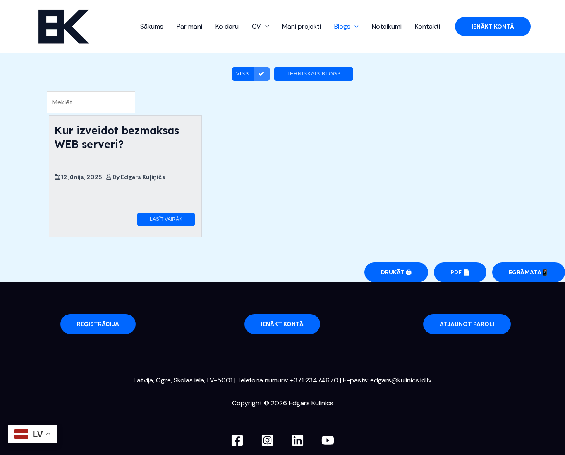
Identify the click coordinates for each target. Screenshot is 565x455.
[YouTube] (327, 440)
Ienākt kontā (282, 324)
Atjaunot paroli (467, 324)
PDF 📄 (460, 272)
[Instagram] (267, 440)
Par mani (189, 26)
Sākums (151, 26)
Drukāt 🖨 (396, 272)
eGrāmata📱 (528, 272)
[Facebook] (237, 440)
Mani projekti (301, 26)
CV (256, 26)
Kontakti (427, 26)
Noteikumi (387, 26)
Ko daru (227, 26)
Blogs (342, 26)
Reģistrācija (98, 324)
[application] (265, 26)
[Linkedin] (297, 440)
